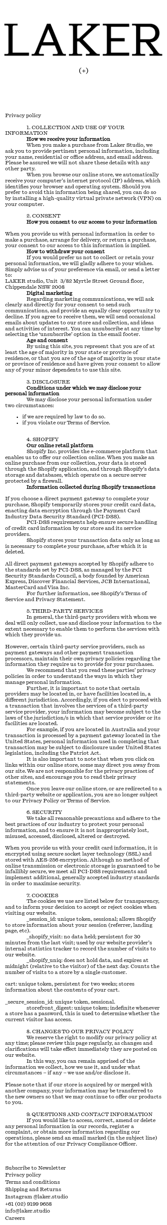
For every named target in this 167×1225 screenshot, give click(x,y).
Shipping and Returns (33, 1189)
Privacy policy (23, 1174)
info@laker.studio (27, 1210)
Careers (15, 1218)
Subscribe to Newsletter (35, 1168)
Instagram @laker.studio (36, 1196)
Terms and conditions (32, 1182)
